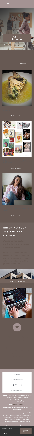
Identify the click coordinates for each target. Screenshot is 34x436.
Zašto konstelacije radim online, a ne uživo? (16, 209)
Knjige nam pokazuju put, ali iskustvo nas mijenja (16, 161)
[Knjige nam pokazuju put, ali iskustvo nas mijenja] (17, 139)
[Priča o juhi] (17, 88)
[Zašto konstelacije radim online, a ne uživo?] (17, 189)
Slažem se (25, 431)
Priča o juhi (7, 110)
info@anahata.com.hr (19, 404)
